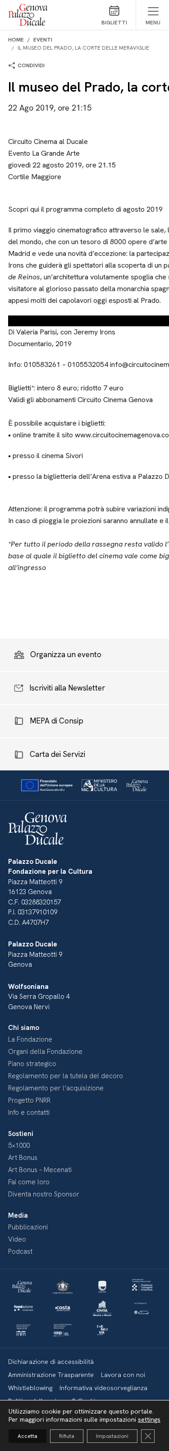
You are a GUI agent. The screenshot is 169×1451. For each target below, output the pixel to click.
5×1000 (19, 1145)
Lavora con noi (123, 1375)
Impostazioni (112, 1436)
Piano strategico (32, 1063)
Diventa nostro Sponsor (43, 1194)
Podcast (20, 1251)
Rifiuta (66, 1436)
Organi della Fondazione (45, 1051)
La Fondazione (30, 1039)
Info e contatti (29, 1112)
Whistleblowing (30, 1388)
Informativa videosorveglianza (103, 1388)
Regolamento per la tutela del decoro (65, 1075)
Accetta (27, 1436)
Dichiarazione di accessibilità (51, 1362)
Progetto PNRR (29, 1100)
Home (16, 39)
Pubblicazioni (28, 1227)
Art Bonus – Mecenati (40, 1169)
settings (149, 1419)
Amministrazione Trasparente (51, 1375)
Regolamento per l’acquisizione (56, 1088)
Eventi (42, 39)
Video (17, 1239)
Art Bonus (22, 1157)
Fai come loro (29, 1182)
